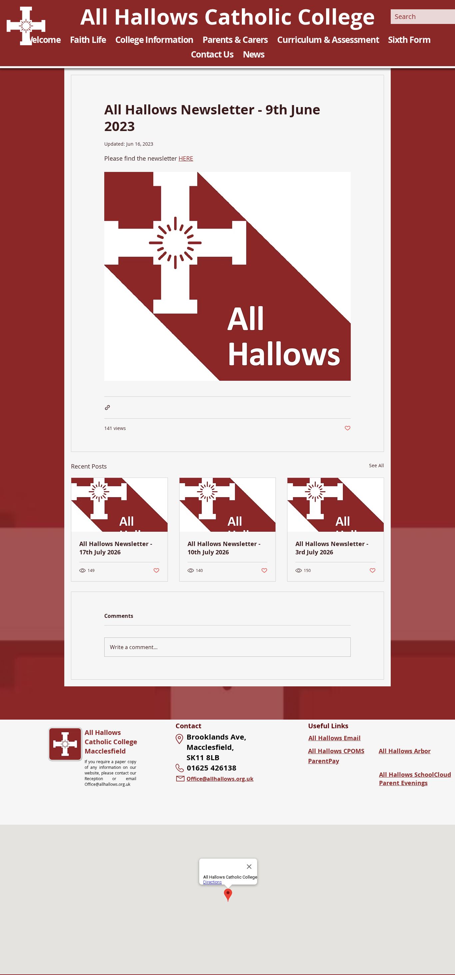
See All (376, 465)
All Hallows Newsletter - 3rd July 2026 (331, 548)
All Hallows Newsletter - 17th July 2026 (115, 548)
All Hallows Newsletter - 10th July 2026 (224, 548)
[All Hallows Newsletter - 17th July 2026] (119, 505)
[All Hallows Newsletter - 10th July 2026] (228, 505)
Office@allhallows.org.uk (107, 784)
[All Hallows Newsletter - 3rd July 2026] (335, 505)
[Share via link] (107, 407)
